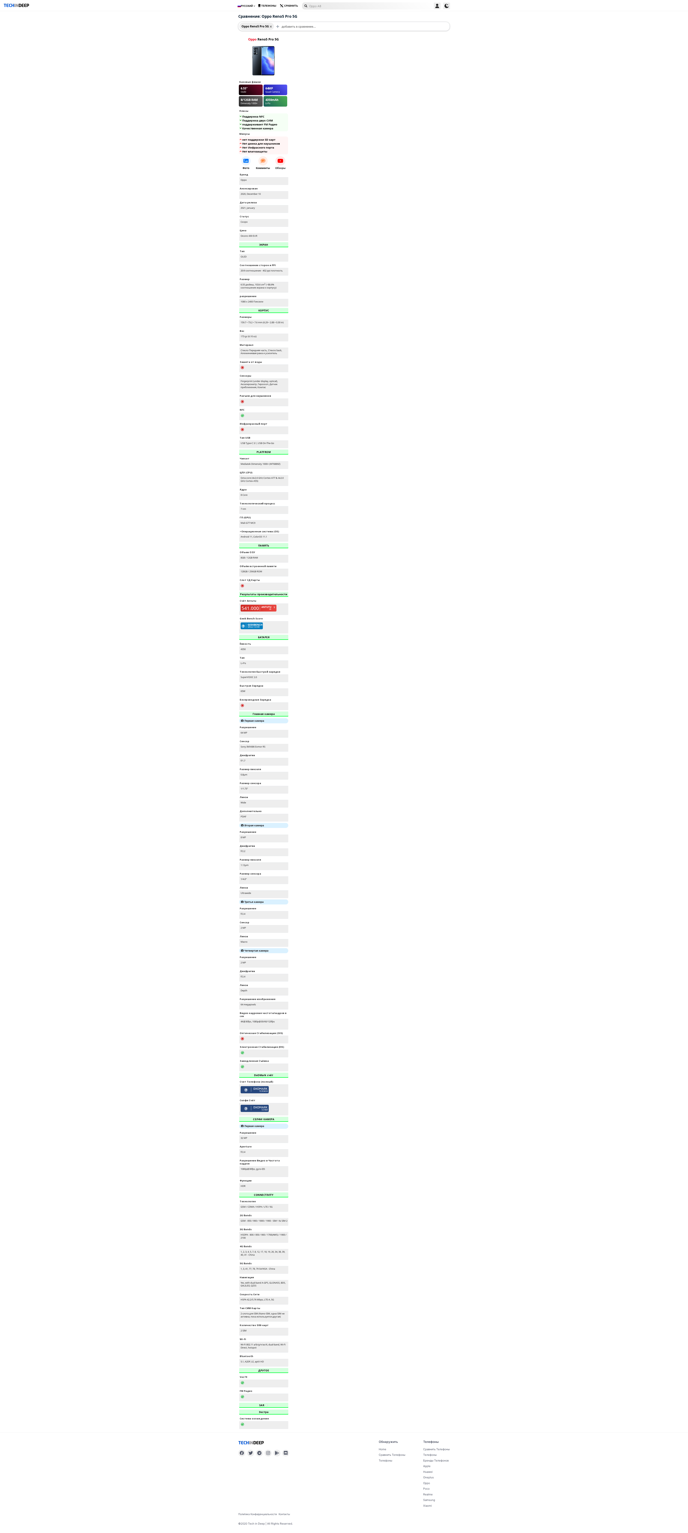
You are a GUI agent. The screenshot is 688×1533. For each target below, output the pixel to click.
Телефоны (268, 6)
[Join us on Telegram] (259, 1453)
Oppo (426, 1483)
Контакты (284, 1514)
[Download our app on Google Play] (276, 1453)
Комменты (263, 168)
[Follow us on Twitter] (250, 1453)
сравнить (291, 6)
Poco (426, 1488)
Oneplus (428, 1477)
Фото (246, 168)
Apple (427, 1466)
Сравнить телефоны (392, 1454)
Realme (428, 1494)
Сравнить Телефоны (436, 1449)
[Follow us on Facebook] (241, 1453)
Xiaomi (427, 1505)
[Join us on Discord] (285, 1453)
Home (382, 1449)
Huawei (428, 1472)
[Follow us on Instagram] (268, 1453)
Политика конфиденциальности (257, 1514)
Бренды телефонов (436, 1460)
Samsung (429, 1500)
